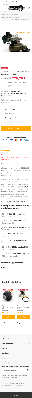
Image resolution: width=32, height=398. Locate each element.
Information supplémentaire (12, 263)
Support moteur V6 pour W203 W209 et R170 (7, 307)
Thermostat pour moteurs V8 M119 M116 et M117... (23, 307)
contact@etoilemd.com (20, 2)
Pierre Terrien (20, 383)
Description (6, 150)
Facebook (5, 4)
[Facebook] (3, 362)
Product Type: (5, 93)
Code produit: (5, 91)
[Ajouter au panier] (8, 317)
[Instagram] (6, 362)
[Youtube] (9, 362)
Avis (3, 267)
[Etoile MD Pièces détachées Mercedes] (16, 8)
